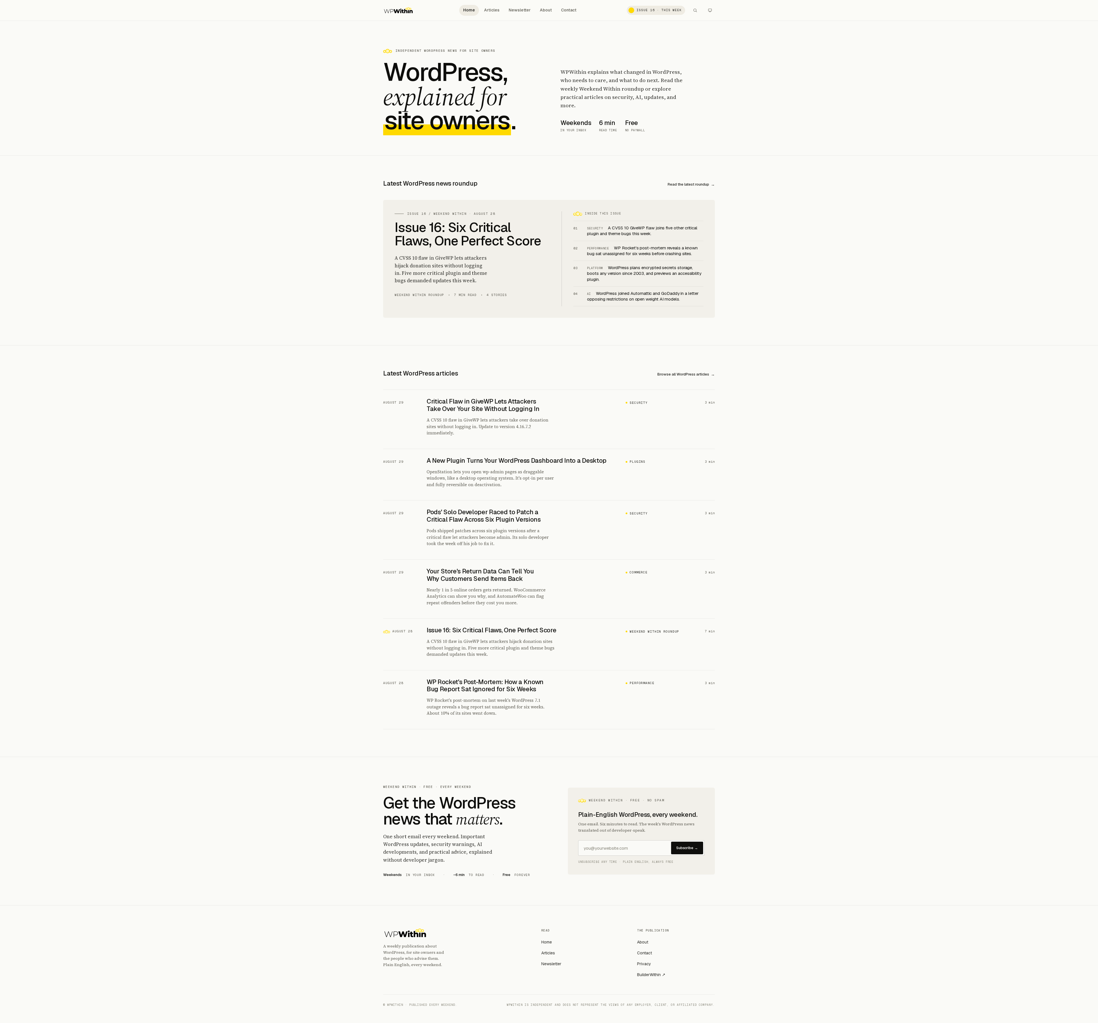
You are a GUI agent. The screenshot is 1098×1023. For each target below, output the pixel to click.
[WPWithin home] (398, 10)
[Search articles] (695, 10)
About (546, 10)
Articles (492, 10)
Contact (568, 10)
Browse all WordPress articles (683, 374)
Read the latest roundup (688, 184)
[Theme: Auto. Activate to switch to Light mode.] (710, 10)
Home (469, 10)
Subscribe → (687, 847)
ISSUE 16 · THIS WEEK (659, 10)
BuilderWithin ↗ (651, 974)
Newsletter (520, 10)
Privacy (644, 963)
